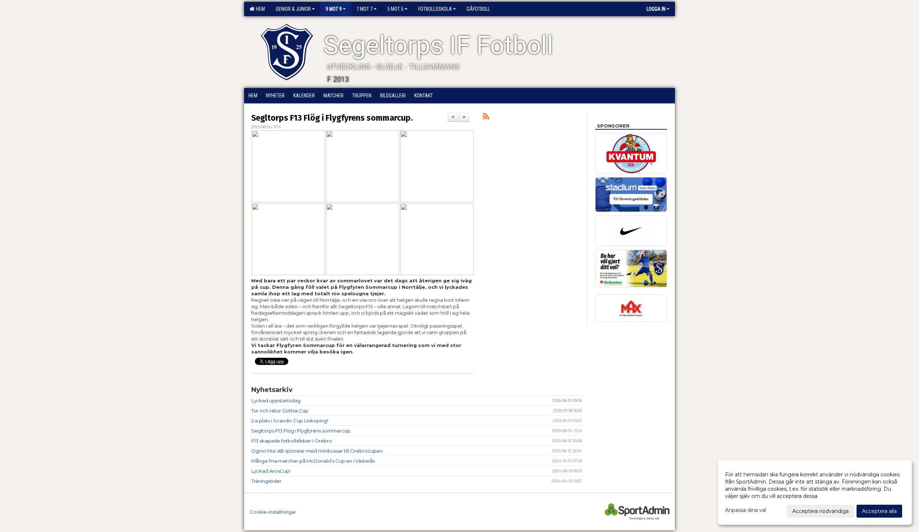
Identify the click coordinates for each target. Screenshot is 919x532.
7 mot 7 (364, 9)
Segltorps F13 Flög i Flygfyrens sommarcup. (331, 118)
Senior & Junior (293, 9)
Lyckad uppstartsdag (275, 400)
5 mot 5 (395, 9)
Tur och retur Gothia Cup (279, 410)
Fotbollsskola (435, 9)
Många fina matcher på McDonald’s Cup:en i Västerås (313, 461)
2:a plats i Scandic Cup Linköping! (289, 421)
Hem (259, 9)
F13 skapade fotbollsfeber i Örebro (291, 441)
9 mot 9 (334, 9)
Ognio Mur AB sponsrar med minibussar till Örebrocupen (317, 451)
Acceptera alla (879, 511)
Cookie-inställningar (272, 512)
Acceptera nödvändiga (820, 511)
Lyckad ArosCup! (270, 471)
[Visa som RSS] (486, 117)
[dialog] (815, 492)
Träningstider (266, 481)
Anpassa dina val (745, 510)
